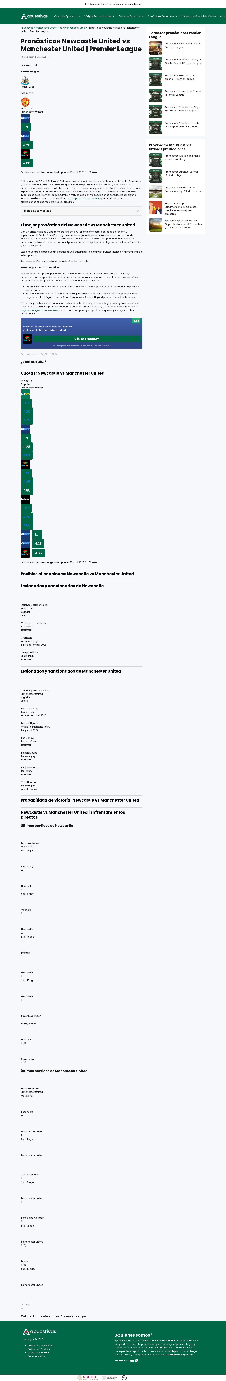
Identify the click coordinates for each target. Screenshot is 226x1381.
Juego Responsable (39, 1352)
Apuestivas (27, 27)
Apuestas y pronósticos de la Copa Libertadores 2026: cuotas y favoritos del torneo (183, 224)
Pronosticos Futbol (75, 27)
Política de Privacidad (40, 1345)
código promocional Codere (83, 198)
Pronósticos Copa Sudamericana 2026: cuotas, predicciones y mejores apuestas (181, 209)
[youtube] (132, 1360)
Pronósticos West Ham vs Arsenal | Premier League (179, 77)
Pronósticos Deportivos (161, 16)
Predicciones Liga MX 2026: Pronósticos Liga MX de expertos (183, 189)
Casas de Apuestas (65, 16)
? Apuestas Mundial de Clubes (198, 16)
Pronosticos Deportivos (49, 27)
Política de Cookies (39, 1349)
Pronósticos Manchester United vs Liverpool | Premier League (183, 124)
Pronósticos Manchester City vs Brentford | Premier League (183, 109)
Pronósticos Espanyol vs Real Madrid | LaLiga (181, 173)
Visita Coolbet (86, 339)
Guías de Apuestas (129, 16)
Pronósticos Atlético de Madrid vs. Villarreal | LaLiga (182, 157)
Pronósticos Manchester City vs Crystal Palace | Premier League (183, 61)
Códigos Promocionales (97, 16)
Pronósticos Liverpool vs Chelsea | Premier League (183, 93)
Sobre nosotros (36, 1356)
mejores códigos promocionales (39, 310)
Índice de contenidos (37, 211)
